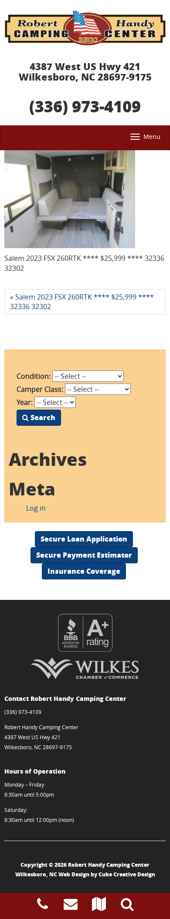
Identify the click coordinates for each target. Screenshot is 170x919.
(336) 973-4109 (85, 106)
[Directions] (99, 906)
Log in (36, 508)
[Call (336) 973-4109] (42, 906)
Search (42, 417)
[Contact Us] (71, 906)
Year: (25, 402)
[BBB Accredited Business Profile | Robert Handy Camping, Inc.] (85, 633)
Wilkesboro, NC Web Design (52, 874)
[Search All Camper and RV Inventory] (127, 906)
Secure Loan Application (84, 539)
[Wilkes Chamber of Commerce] (85, 668)
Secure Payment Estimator (84, 555)
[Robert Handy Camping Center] (85, 27)
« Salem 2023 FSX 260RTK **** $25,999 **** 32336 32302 (82, 302)
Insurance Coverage (84, 571)
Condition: (34, 376)
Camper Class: (40, 389)
